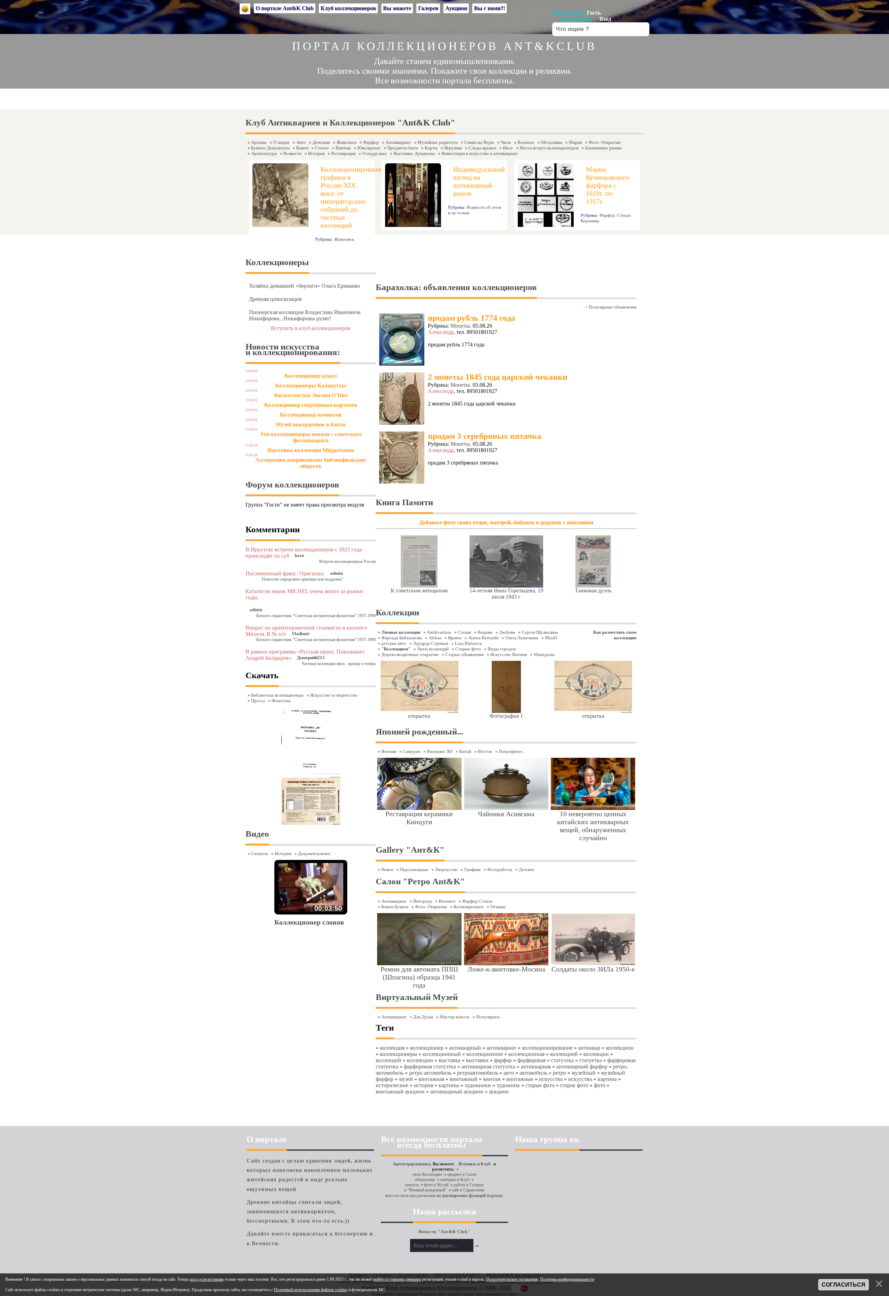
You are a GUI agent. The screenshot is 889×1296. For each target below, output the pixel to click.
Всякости (292, 153)
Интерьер (422, 901)
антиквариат (501, 1048)
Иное (508, 147)
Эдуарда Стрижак (430, 643)
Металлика (551, 142)
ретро (559, 1073)
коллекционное (484, 1054)
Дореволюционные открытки (410, 654)
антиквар (589, 1048)
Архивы (259, 142)
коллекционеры (398, 1054)
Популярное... (489, 1016)
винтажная (431, 1079)
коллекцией (564, 1054)
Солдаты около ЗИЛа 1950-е (593, 969)
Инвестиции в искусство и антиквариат (479, 153)
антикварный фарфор (581, 1066)
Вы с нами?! (489, 8)
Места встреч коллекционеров (549, 147)
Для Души (423, 1016)
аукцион (499, 1091)
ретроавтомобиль (477, 1073)
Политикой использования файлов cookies (310, 1289)
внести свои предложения (410, 1195)
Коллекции (397, 612)
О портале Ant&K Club (285, 8)
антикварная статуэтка (488, 1066)
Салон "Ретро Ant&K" (420, 881)
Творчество (446, 869)
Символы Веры (479, 142)
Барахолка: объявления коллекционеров (456, 287)
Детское (526, 869)
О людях (281, 142)
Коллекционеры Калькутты (310, 385)
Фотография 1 (506, 716)
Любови (507, 632)
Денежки (321, 142)
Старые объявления (464, 654)
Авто (301, 142)
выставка (449, 1060)
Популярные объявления (613, 307)
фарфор (503, 1060)
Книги (302, 147)
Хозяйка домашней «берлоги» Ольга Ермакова (304, 286)
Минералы (544, 654)
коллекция (392, 1048)
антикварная (536, 1066)
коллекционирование (547, 1048)
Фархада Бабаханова (401, 637)
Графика (472, 869)
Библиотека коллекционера (277, 695)
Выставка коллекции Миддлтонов (310, 450)
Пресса (258, 700)
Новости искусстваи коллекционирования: (293, 349)
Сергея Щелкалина (540, 632)
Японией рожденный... (419, 731)
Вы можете (397, 8)
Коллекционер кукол (310, 376)
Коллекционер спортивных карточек (310, 405)
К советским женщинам (419, 590)
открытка (419, 716)
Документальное (314, 853)
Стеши (464, 632)
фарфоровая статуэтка (430, 1066)
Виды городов (502, 648)
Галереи (428, 8)
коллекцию (420, 1060)
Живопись (347, 142)
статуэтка (562, 1060)
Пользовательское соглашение (512, 1279)
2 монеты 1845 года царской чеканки (497, 377)
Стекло (322, 147)
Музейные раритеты (437, 142)
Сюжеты (259, 853)
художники (478, 1085)
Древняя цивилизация (275, 299)
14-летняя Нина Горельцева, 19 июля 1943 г (506, 594)
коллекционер (426, 1048)
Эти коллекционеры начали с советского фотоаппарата (310, 437)
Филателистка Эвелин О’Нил (311, 395)
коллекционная (526, 1054)
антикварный (465, 1048)
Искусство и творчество (333, 695)
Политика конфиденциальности (567, 1279)
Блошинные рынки (603, 147)
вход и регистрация (207, 1279)
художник (508, 1085)
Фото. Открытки (605, 142)
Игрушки (453, 147)
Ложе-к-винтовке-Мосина (506, 969)
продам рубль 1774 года (471, 317)
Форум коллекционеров (292, 484)
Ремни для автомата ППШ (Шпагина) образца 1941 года (419, 977)
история (423, 1085)
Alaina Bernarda (483, 637)
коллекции (596, 1054)
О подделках (374, 153)
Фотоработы (499, 869)
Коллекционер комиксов (311, 415)
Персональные (414, 869)
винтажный (463, 1079)
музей (406, 1079)
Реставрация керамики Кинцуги (419, 818)
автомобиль (533, 1073)
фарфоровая (531, 1060)
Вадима (484, 632)
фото (599, 1085)
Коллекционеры (277, 262)
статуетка (590, 1060)
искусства (551, 1079)
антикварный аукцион (456, 1091)
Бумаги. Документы (270, 147)
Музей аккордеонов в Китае (311, 424)
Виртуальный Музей (417, 997)
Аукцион (456, 8)
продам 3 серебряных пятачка (484, 436)
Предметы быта (402, 147)
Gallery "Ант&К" (410, 849)
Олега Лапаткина (521, 637)
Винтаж (343, 147)
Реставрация (343, 153)
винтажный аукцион (400, 1091)
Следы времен (482, 147)
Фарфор (371, 142)
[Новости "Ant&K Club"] (444, 1226)
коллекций (388, 1060)
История (316, 153)
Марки (575, 142)
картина (607, 1079)
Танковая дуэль (593, 590)
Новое (387, 869)
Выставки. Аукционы (414, 153)
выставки (477, 1060)
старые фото (540, 1085)
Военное (525, 142)
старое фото (574, 1085)
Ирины (455, 637)
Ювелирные (369, 147)
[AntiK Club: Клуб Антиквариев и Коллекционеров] (245, 8)
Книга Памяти (404, 502)
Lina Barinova (468, 643)
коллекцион (620, 1048)
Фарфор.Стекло (477, 901)
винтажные (519, 1079)
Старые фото (468, 648)
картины (449, 1085)
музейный (584, 1073)
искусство (580, 1079)
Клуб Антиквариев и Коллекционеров (320, 122)
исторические (392, 1085)
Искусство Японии (508, 654)
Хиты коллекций (433, 648)
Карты (431, 147)
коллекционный (442, 1054)
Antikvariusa (439, 632)
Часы (506, 142)
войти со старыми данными (397, 1279)
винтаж (492, 1079)
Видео (257, 833)
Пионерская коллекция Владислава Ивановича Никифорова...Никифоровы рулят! (304, 315)
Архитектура (264, 153)
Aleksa (435, 637)
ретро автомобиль (430, 1073)
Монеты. (460, 326)
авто (509, 1073)
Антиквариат (398, 142)
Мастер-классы (455, 1016)
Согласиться (843, 1285)
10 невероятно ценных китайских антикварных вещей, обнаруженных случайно (593, 826)
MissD (551, 637)
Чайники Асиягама (506, 814)
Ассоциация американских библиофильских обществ (310, 463)
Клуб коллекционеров (348, 8)
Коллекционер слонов (309, 922)
